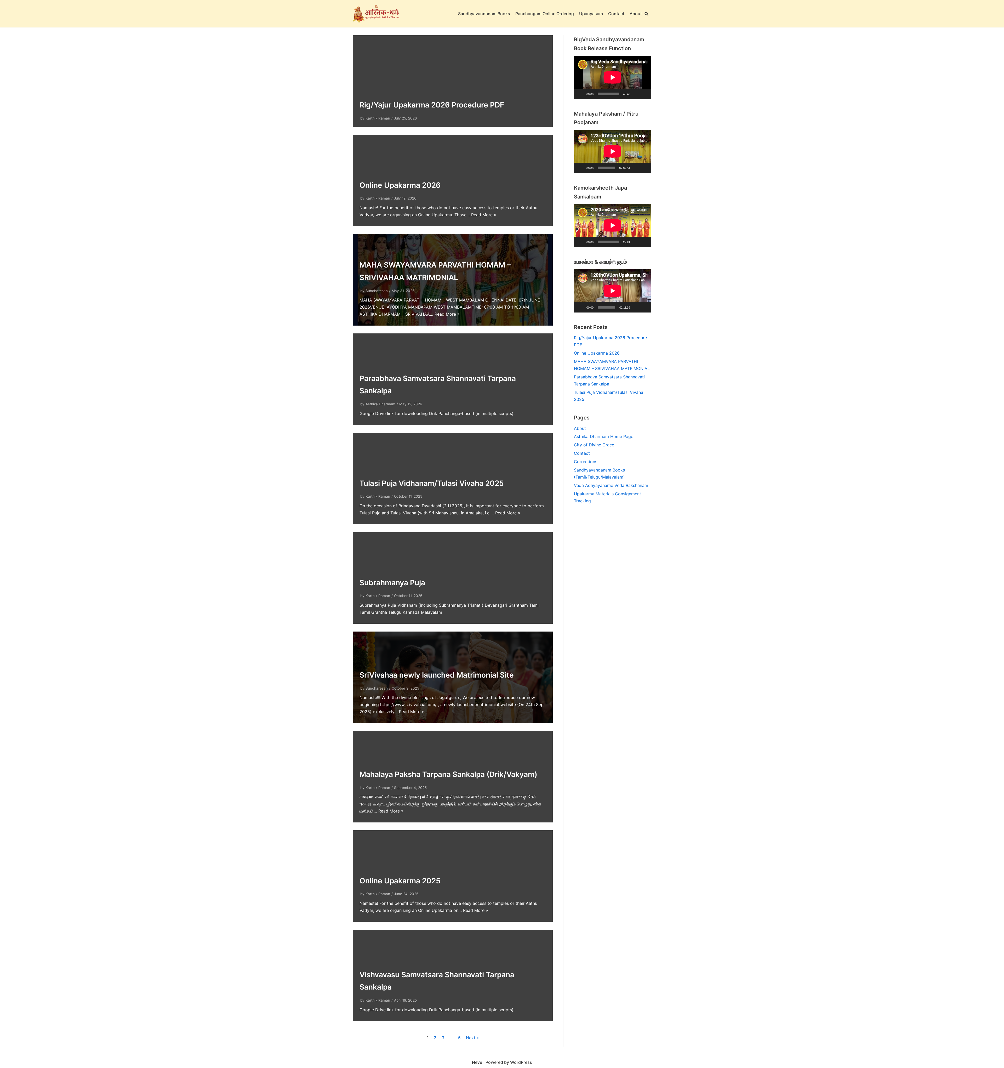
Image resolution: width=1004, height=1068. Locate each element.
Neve (477, 1062)
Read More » (483, 214)
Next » (472, 1037)
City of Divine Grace (594, 444)
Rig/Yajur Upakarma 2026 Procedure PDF (432, 104)
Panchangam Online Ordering (544, 13)
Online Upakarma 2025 (400, 880)
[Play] (580, 93)
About (636, 13)
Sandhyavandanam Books (484, 13)
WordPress (521, 1062)
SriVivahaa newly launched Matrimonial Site (437, 675)
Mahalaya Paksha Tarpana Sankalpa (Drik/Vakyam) (448, 774)
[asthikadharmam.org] (376, 14)
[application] (612, 77)
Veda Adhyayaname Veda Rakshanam (611, 485)
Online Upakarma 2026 (400, 185)
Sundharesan (377, 291)
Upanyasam (591, 13)
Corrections (585, 461)
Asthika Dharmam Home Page (603, 436)
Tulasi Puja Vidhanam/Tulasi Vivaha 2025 (432, 483)
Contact (616, 13)
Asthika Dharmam (380, 404)
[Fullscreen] (644, 93)
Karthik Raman (378, 118)
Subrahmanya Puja (392, 582)
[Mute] (635, 93)
